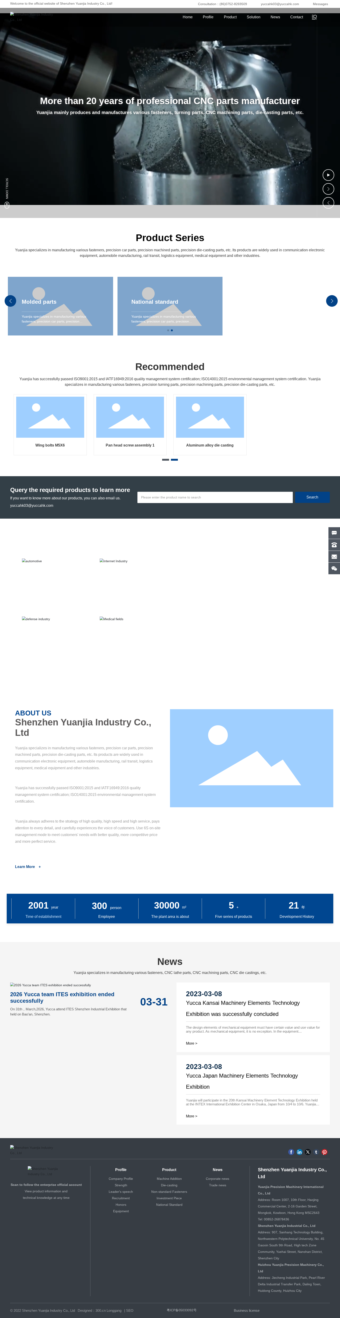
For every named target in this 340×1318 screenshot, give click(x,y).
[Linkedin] (300, 1152)
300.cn (101, 1310)
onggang (114, 1310)
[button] (328, 189)
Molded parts (39, 302)
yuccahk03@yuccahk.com (280, 4)
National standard (154, 302)
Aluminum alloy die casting (68, 445)
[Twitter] (308, 1152)
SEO (129, 1310)
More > (191, 1043)
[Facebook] (291, 1152)
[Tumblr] (316, 1152)
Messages (320, 4)
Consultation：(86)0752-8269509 (222, 4)
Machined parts (227, 445)
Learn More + (28, 867)
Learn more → (197, 626)
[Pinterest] (324, 1152)
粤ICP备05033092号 (182, 1310)
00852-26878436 (276, 1219)
